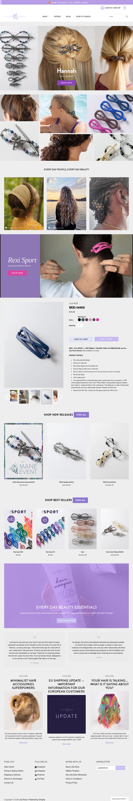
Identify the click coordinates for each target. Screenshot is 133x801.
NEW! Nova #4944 (109, 482)
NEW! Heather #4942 (66, 482)
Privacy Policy (71, 782)
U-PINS (66, 147)
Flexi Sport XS (50, 552)
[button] (63, 228)
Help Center (9, 766)
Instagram (41, 770)
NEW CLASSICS (113, 147)
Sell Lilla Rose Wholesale (76, 774)
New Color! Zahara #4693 (114, 552)
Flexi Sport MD (18, 552)
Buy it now (106, 339)
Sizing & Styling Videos (13, 770)
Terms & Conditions (74, 778)
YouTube (40, 778)
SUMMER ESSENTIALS (86, 117)
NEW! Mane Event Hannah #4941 (24, 482)
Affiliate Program (72, 770)
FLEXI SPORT (87, 112)
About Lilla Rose (72, 766)
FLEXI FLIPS (20, 107)
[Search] (127, 16)
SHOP (44, 16)
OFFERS (57, 16)
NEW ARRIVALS (19, 141)
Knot (82, 552)
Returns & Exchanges (13, 778)
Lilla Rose (73, 303)
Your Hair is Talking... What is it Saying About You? (109, 684)
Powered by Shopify (36, 799)
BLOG (68, 16)
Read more (84, 2)
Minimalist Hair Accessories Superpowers (23, 684)
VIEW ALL (81, 414)
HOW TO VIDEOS (83, 16)
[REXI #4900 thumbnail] (12, 396)
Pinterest (40, 774)
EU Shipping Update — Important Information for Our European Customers (66, 686)
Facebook (41, 766)
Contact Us (8, 782)
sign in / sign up (113, 8)
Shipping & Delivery (12, 774)
